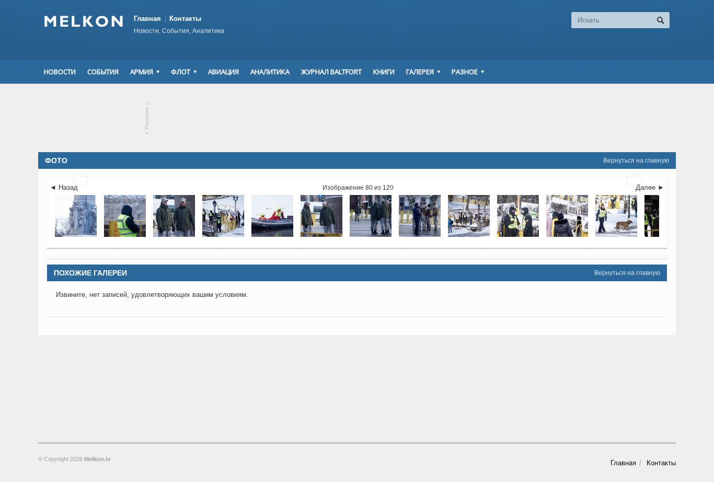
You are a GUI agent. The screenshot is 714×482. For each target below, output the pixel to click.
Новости (60, 71)
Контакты (185, 18)
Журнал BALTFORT (331, 71)
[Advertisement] (357, 118)
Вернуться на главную (636, 160)
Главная (147, 18)
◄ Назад (64, 187)
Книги (384, 71)
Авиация (223, 71)
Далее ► (650, 187)
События (103, 71)
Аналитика (270, 71)
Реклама (147, 118)
